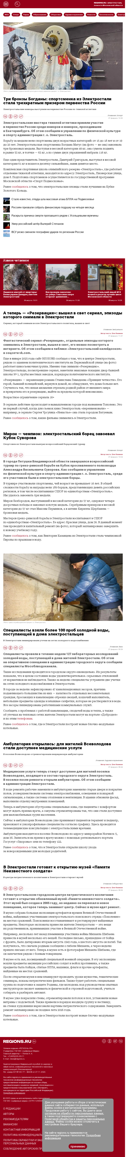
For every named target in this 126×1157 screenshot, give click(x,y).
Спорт (120, 115)
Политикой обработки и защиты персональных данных (75, 1120)
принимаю (78, 1146)
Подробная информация (14, 1093)
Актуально (118, 329)
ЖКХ (121, 646)
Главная (112, 115)
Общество (118, 884)
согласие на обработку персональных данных (74, 1113)
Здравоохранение (114, 760)
